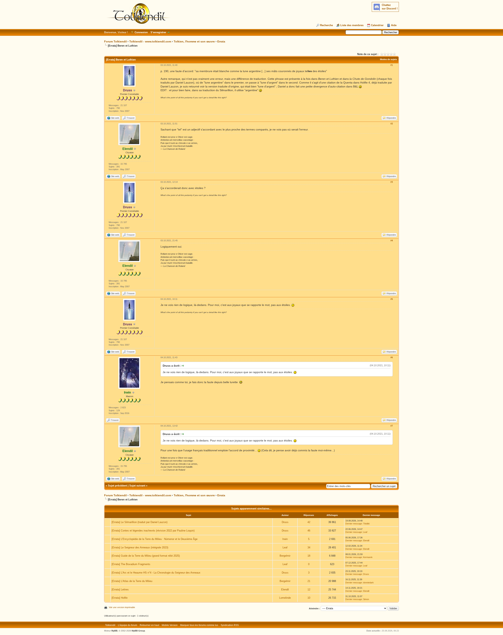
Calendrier (377, 25)
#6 (391, 357)
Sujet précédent (117, 485)
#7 (391, 426)
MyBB (114, 630)
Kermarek (368, 557)
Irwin (285, 539)
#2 (391, 123)
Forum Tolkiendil (115, 41)
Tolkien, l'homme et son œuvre (194, 41)
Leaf (365, 532)
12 (308, 589)
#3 (391, 182)
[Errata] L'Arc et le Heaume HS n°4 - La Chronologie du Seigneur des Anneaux (156, 572)
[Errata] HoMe (120, 597)
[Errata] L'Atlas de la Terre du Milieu (132, 581)
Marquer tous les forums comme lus (199, 625)
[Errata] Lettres (120, 589)
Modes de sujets (388, 59)
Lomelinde (285, 597)
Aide (394, 25)
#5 (391, 299)
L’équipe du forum (127, 625)
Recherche (326, 25)
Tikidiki (366, 523)
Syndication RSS (230, 625)
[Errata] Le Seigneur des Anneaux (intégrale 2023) (140, 547)
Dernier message (353, 523)
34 (308, 547)
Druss (285, 522)
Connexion (141, 32)
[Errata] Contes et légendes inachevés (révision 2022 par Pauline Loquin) (153, 530)
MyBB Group (138, 630)
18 (308, 555)
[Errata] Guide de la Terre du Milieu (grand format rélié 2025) (146, 555)
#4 (391, 240)
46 (308, 530)
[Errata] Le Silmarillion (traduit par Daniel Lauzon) (139, 522)
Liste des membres (351, 25)
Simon (366, 599)
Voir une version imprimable (122, 607)
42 (308, 522)
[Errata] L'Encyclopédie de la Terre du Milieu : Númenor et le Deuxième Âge (154, 539)
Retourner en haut (149, 625)
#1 (391, 65)
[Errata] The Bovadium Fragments (131, 564)
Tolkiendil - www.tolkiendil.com (150, 41)
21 (308, 581)
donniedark (368, 582)
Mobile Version (170, 625)
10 (308, 597)
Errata (221, 41)
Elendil (366, 540)
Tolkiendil (110, 625)
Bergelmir (285, 555)
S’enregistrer (158, 32)
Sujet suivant (137, 485)
